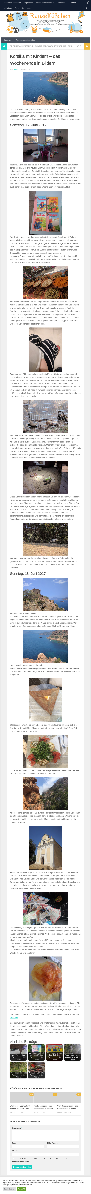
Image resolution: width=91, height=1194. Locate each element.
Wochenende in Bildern (61, 46)
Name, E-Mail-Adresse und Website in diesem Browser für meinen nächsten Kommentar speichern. (42, 1160)
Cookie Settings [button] (9, 1189)
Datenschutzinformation (12, 3)
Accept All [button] (21, 1189)
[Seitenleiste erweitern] (4, 46)
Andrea (17, 69)
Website (15, 1151)
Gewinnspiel (62, 3)
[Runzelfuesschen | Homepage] (45, 21)
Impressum (28, 3)
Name (14, 1143)
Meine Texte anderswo (45, 3)
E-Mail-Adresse (53, 1143)
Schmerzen (24, 46)
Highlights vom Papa (11, 8)
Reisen (73, 3)
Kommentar (17, 1128)
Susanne (14, 1018)
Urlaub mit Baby (39, 46)
